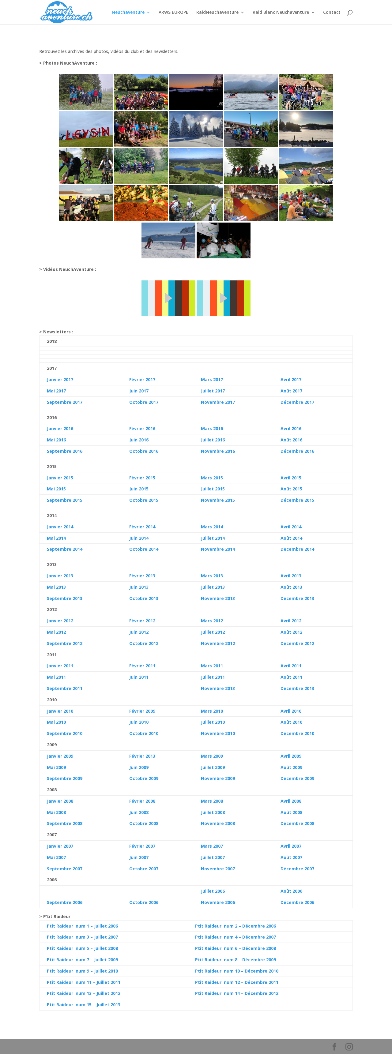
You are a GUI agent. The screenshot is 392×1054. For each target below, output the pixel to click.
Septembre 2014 (64, 549)
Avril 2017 (291, 379)
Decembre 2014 (297, 549)
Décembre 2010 (297, 733)
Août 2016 (291, 440)
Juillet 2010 (213, 722)
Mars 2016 (212, 428)
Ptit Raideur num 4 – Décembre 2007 (235, 937)
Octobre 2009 (143, 778)
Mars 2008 (212, 801)
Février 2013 (142, 576)
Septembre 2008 (64, 823)
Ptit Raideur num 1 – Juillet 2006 (82, 926)
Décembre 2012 (297, 643)
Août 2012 (291, 632)
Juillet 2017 (213, 391)
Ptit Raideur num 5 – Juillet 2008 (82, 948)
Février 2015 (142, 478)
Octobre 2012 (143, 643)
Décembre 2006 (297, 902)
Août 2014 (291, 538)
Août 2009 (291, 767)
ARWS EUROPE (173, 12)
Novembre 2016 (218, 451)
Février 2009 (142, 711)
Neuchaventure (128, 12)
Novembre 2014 (218, 549)
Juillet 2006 (213, 891)
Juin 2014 (139, 538)
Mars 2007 (212, 846)
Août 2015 (291, 489)
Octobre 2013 (143, 598)
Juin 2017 (139, 391)
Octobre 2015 (143, 500)
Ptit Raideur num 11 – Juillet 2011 (83, 982)
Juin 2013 (139, 587)
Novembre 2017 (218, 402)
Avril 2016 (291, 428)
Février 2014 (142, 527)
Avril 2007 (291, 846)
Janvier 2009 (60, 756)
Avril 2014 (291, 527)
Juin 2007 (139, 857)
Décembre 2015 (297, 500)
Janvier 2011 (60, 666)
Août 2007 (291, 857)
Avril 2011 (291, 666)
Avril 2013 (291, 576)
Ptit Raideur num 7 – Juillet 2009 (82, 959)
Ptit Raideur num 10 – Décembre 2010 (236, 971)
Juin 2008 (139, 812)
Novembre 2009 (218, 778)
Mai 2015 (56, 489)
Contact (332, 12)
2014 (60, 538)
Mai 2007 (56, 857)
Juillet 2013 (213, 587)
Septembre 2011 (64, 688)
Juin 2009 (139, 767)
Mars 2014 (212, 527)
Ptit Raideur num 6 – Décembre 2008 (235, 948)
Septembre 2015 (64, 500)
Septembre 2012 (64, 643)
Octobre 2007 (143, 869)
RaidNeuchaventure (217, 12)
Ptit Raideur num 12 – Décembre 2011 (236, 982)
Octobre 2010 (143, 733)
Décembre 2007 (297, 869)
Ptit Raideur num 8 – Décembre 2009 (235, 959)
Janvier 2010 (60, 711)
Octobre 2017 (143, 402)
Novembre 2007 (218, 869)
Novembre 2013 (218, 598)
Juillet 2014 (213, 538)
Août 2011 (291, 677)
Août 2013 (291, 587)
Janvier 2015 (60, 478)
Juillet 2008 (213, 812)
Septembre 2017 (64, 402)
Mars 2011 (212, 666)
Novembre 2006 (218, 902)
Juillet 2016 (213, 440)
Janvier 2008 (60, 801)
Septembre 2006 (64, 902)
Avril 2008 (291, 801)
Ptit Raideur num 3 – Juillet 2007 (82, 937)
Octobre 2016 (143, 451)
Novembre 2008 (218, 823)
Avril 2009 (291, 756)
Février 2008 (142, 801)
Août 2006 (291, 891)
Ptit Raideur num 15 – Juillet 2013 (83, 1004)
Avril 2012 (291, 621)
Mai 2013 (56, 587)
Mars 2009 (212, 756)
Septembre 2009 (64, 778)
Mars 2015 (212, 478)
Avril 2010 (291, 711)
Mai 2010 (56, 722)
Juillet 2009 (213, 767)
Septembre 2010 (64, 733)
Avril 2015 (291, 478)
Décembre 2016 (297, 451)
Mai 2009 (56, 767)
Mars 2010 (212, 711)
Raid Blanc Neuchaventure (281, 12)
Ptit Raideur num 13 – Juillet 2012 (83, 993)
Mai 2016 (56, 440)
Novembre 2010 (218, 733)
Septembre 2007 (64, 869)
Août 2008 (291, 812)
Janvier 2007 (60, 846)
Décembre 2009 (297, 778)
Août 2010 (291, 722)
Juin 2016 (139, 440)
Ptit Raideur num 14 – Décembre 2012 (236, 993)
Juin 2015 (139, 489)
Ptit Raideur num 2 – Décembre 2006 (235, 926)
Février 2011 (142, 666)
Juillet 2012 (213, 632)
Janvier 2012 (60, 621)
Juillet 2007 (213, 857)
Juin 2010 (139, 722)
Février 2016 (142, 428)
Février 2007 (142, 846)
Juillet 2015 (213, 489)
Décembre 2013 (297, 598)
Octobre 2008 (143, 823)
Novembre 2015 (218, 500)
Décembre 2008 (297, 823)
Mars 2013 (212, 576)
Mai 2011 (56, 677)
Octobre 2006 (143, 902)
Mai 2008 (56, 812)
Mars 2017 (212, 379)
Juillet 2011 (213, 677)
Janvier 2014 (60, 527)
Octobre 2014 (143, 549)
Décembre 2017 (297, 402)
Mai (51, 538)
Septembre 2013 (64, 598)
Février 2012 (142, 621)
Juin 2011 (139, 677)
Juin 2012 (139, 632)
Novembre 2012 (218, 643)
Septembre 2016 (64, 451)
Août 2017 (291, 391)
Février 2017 (142, 379)
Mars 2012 (212, 621)
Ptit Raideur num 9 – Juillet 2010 (82, 971)
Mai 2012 (56, 632)
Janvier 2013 (60, 576)
